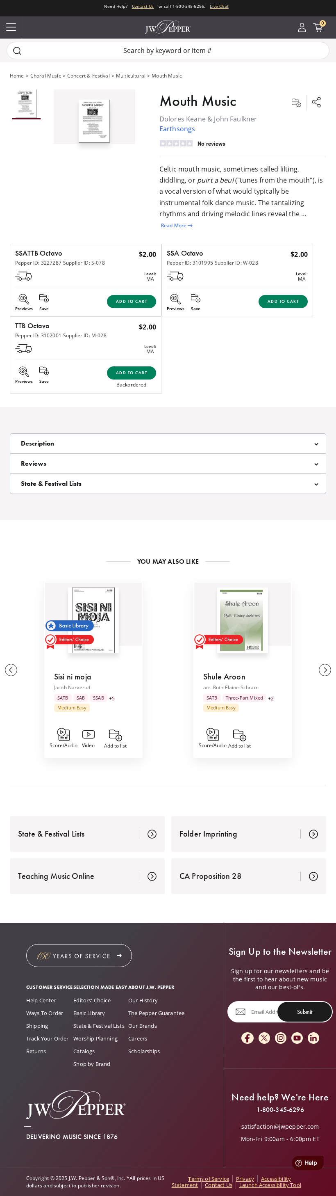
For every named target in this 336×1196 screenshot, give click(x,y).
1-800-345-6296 (280, 1110)
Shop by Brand (91, 1064)
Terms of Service (208, 1178)
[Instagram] (280, 1038)
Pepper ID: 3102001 (38, 335)
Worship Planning (95, 1038)
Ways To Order (44, 1013)
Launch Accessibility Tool (270, 1185)
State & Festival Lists (99, 1025)
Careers (137, 1038)
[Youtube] (297, 1038)
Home (17, 75)
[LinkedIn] (313, 1038)
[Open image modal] (94, 124)
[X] (264, 1038)
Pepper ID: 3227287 (38, 262)
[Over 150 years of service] (79, 955)
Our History (143, 1000)
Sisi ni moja (72, 676)
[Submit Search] (17, 50)
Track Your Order (47, 1038)
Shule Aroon (224, 676)
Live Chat (219, 6)
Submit (304, 1011)
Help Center (41, 1000)
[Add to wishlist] (296, 103)
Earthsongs (177, 128)
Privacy (245, 1178)
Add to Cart (132, 301)
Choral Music (45, 75)
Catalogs (84, 1051)
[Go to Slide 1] (26, 104)
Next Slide (325, 670)
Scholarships (144, 1051)
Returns (36, 1051)
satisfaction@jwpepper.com (280, 1126)
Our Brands (142, 1025)
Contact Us (143, 6)
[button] (94, 119)
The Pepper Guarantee (156, 1013)
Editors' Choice (91, 1000)
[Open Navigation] (11, 27)
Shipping (37, 1025)
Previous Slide (11, 670)
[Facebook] (247, 1038)
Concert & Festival (88, 75)
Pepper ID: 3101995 (190, 262)
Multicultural (130, 75)
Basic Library (89, 1013)
